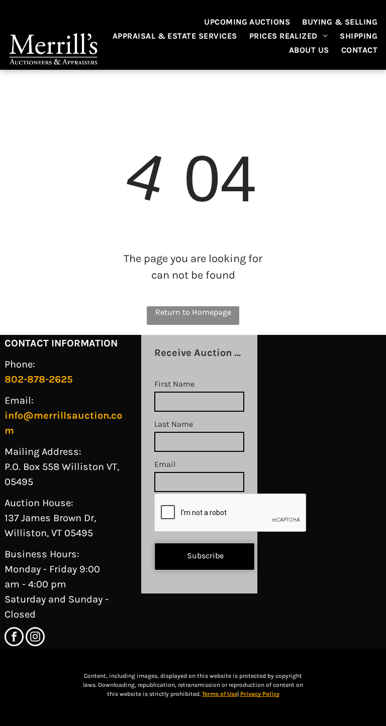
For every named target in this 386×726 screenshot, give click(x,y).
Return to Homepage (193, 312)
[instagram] (35, 638)
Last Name (173, 424)
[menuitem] (247, 22)
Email (164, 464)
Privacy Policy (259, 693)
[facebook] (14, 638)
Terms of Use (219, 693)
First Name (174, 384)
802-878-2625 (39, 379)
